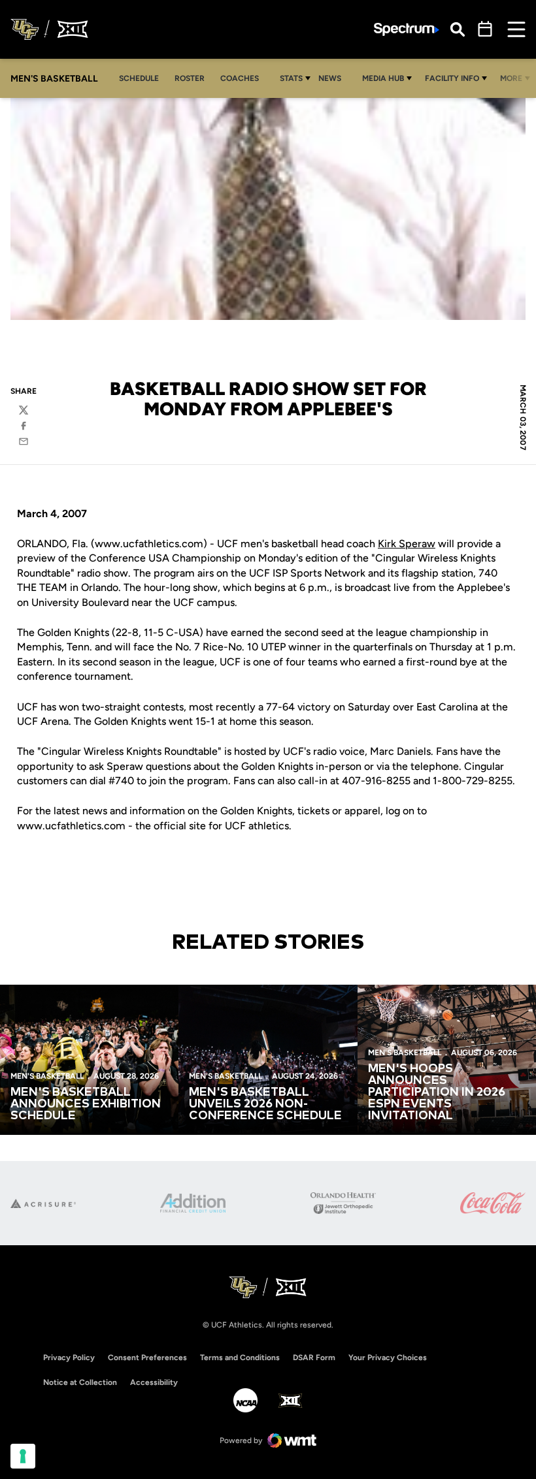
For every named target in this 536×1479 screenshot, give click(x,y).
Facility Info (452, 78)
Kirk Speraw (406, 543)
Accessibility (154, 1382)
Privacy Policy (69, 1357)
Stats (291, 78)
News (329, 78)
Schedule (139, 78)
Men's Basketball (47, 1076)
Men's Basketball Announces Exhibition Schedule (85, 1104)
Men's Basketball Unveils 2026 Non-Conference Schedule (265, 1104)
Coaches (239, 78)
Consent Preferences (147, 1357)
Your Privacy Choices (387, 1357)
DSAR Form (314, 1357)
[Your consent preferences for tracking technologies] (22, 1456)
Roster (190, 78)
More (511, 78)
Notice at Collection (80, 1382)
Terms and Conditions (240, 1357)
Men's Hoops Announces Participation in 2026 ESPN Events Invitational (436, 1092)
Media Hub (383, 78)
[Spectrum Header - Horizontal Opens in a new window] (406, 30)
